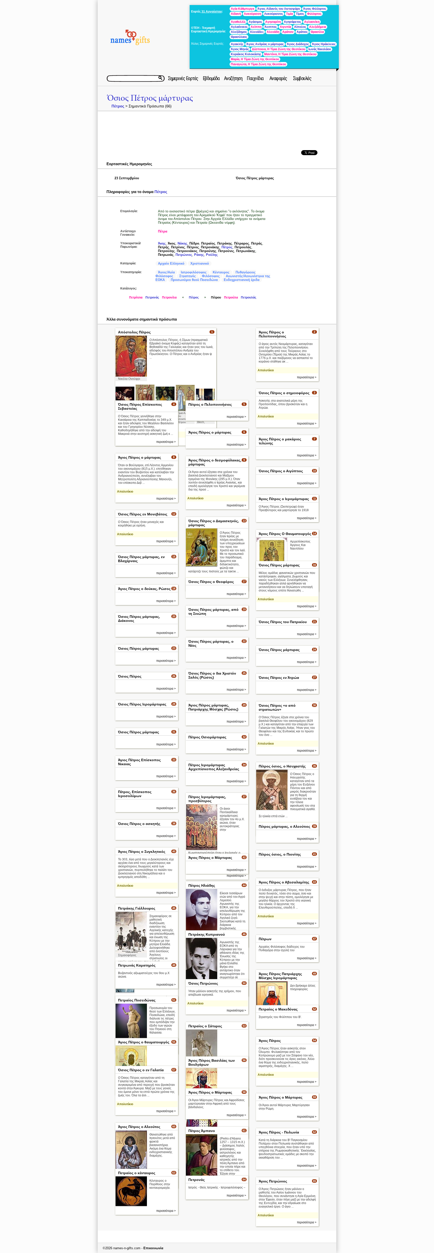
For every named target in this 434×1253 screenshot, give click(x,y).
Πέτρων (265, 939)
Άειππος (270, 27)
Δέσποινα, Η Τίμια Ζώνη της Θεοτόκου (278, 49)
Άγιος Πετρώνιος (273, 1181)
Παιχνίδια (255, 78)
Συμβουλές (302, 78)
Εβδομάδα (211, 78)
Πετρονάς (152, 297)
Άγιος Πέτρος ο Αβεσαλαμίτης (284, 882)
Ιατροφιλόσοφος (194, 272)
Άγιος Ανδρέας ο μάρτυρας (265, 44)
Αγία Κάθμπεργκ (242, 9)
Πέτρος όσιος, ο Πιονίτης (280, 854)
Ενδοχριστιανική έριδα (241, 280)
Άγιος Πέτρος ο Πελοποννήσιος (272, 334)
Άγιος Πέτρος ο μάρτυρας (209, 432)
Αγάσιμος (255, 22)
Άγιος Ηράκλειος (324, 44)
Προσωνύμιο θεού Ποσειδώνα (194, 280)
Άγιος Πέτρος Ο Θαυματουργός (285, 534)
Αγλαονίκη (311, 22)
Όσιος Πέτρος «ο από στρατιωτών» (277, 707)
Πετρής (163, 247)
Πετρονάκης (210, 247)
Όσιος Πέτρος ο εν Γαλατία (141, 1070)
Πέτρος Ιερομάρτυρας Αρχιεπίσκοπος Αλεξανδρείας (213, 767)
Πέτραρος (241, 243)
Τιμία (289, 14)
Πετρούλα (231, 297)
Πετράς (256, 243)
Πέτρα (162, 231)
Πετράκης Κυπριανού (206, 934)
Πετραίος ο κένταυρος (136, 1173)
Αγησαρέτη (273, 22)
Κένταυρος (221, 272)
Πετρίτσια (135, 297)
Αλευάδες (257, 32)
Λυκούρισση (252, 14)
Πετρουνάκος (187, 251)
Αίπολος (300, 27)
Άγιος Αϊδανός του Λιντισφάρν (278, 9)
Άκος (172, 243)
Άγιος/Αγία (166, 272)
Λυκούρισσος (273, 14)
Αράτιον (288, 32)
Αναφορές (278, 78)
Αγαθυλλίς (238, 22)
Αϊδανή (236, 14)
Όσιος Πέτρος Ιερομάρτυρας (142, 704)
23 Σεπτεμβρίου (127, 178)
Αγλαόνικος (239, 27)
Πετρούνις (226, 251)
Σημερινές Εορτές (183, 78)
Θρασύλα (317, 32)
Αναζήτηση (233, 78)
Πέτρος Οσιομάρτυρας (207, 737)
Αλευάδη (273, 32)
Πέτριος (193, 247)
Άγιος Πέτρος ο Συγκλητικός (141, 852)
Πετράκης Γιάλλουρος (136, 908)
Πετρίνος (178, 247)
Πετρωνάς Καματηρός (136, 965)
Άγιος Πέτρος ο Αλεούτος (139, 1127)
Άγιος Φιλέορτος (314, 9)
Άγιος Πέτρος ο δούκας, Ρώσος (144, 589)
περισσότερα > (306, 377)
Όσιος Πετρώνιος (203, 983)
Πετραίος (208, 243)
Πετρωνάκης (245, 251)
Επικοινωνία (153, 1248)
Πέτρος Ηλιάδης (201, 885)
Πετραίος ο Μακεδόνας (278, 1009)
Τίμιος (300, 14)
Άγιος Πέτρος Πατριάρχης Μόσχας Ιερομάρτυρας (280, 976)
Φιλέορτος (314, 14)
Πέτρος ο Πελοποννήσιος (210, 404)
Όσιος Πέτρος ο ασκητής (139, 824)
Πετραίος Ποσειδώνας (136, 1000)
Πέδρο (194, 243)
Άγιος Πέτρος (270, 1041)
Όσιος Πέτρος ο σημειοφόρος (284, 393)
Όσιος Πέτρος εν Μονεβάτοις (142, 514)
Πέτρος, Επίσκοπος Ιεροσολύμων (134, 794)
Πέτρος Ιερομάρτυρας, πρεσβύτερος (207, 799)
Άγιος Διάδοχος (298, 44)
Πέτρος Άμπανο (201, 1131)
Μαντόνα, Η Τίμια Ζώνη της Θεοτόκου (290, 54)
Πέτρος (118, 106)
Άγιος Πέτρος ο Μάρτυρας (210, 858)
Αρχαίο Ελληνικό (171, 263)
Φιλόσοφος (211, 276)
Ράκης (199, 255)
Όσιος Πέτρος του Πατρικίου (283, 622)
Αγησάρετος (292, 22)
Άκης (162, 243)
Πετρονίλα (169, 297)
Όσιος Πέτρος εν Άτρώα (279, 678)
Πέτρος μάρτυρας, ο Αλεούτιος (284, 826)
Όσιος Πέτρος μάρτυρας (150, 98)
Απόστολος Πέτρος (134, 332)
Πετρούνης (207, 251)
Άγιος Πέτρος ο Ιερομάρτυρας (284, 499)
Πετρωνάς (166, 255)
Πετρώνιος (184, 255)
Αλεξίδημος (239, 32)
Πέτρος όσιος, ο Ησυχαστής (282, 766)
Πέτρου (216, 297)
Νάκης (182, 243)
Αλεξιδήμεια (317, 27)
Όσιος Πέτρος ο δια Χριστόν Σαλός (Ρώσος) (212, 675)
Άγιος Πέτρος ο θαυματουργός (143, 1042)
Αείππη (256, 27)
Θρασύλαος (239, 37)
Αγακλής (237, 44)
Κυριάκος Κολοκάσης (246, 54)
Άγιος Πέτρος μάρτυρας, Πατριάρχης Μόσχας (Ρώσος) (213, 707)
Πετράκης (224, 243)
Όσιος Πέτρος (129, 676)
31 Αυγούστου (211, 11)
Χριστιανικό (199, 263)
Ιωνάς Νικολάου (319, 49)
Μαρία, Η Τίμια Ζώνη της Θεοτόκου (255, 59)
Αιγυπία (285, 27)
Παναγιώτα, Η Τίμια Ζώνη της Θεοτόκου (258, 64)
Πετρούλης (166, 251)
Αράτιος (302, 32)
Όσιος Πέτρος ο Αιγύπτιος (281, 471)
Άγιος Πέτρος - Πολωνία (279, 1132)
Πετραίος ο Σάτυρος (205, 1026)
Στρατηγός (187, 276)
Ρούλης (212, 255)
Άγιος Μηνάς (240, 49)
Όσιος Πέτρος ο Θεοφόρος (211, 582)
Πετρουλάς (243, 247)
